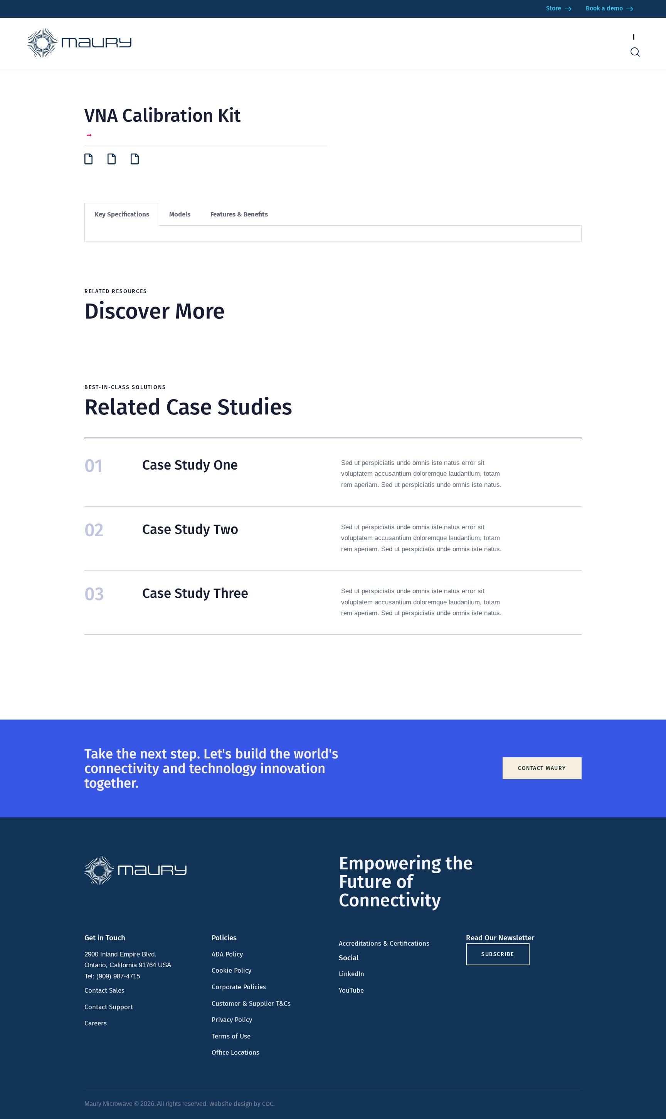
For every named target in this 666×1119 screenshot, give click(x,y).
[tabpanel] (333, 234)
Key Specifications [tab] (121, 214)
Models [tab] (179, 214)
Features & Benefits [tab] (239, 214)
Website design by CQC (241, 1103)
